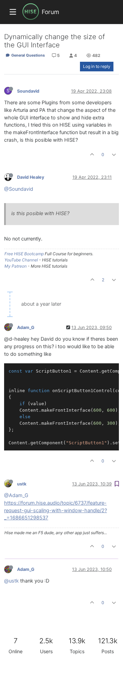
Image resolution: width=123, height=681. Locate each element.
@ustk (11, 581)
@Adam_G (16, 495)
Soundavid (28, 91)
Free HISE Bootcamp (24, 253)
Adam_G (26, 327)
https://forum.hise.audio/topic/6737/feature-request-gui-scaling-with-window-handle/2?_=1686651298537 (55, 510)
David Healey (30, 177)
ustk (21, 483)
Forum (50, 11)
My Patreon (15, 266)
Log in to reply (96, 66)
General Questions (27, 55)
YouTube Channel (21, 259)
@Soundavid (18, 189)
